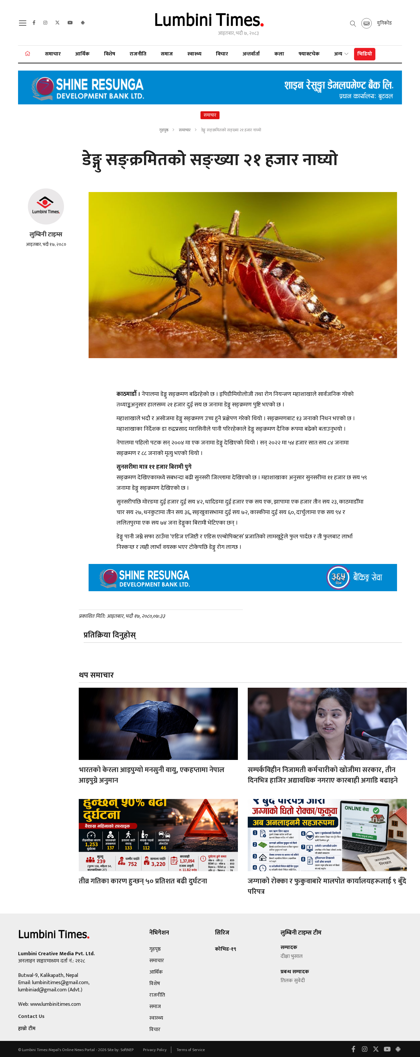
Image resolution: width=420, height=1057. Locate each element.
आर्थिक (82, 54)
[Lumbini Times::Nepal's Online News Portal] (210, 22)
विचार (222, 54)
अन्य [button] (339, 54)
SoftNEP (127, 1049)
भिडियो (364, 54)
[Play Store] (82, 23)
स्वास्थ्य (194, 54)
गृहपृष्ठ (163, 130)
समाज (167, 54)
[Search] (23, 25)
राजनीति (138, 54)
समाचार (53, 54)
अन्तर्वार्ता (251, 54)
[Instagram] (45, 23)
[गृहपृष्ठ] (27, 54)
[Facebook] (34, 23)
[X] (57, 23)
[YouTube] (70, 23)
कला (279, 54)
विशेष (109, 54)
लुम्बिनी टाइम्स (46, 234)
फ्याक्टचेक (309, 54)
